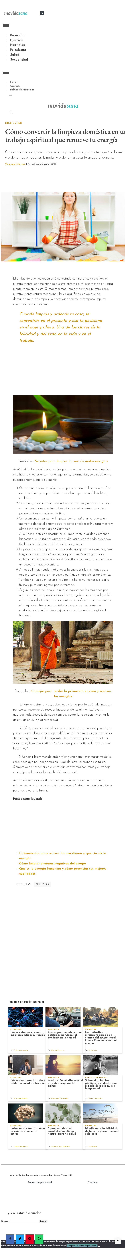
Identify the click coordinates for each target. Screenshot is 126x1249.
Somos (14, 82)
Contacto (15, 86)
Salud (14, 54)
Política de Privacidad (22, 90)
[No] (99, 1246)
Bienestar (17, 35)
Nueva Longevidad (96, 1078)
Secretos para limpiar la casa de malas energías (71, 461)
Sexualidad (19, 59)
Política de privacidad (40, 1182)
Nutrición (17, 45)
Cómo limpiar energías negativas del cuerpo (52, 863)
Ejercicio (17, 40)
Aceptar (71, 1246)
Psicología (18, 50)
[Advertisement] (67, 179)
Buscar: (5, 1221)
